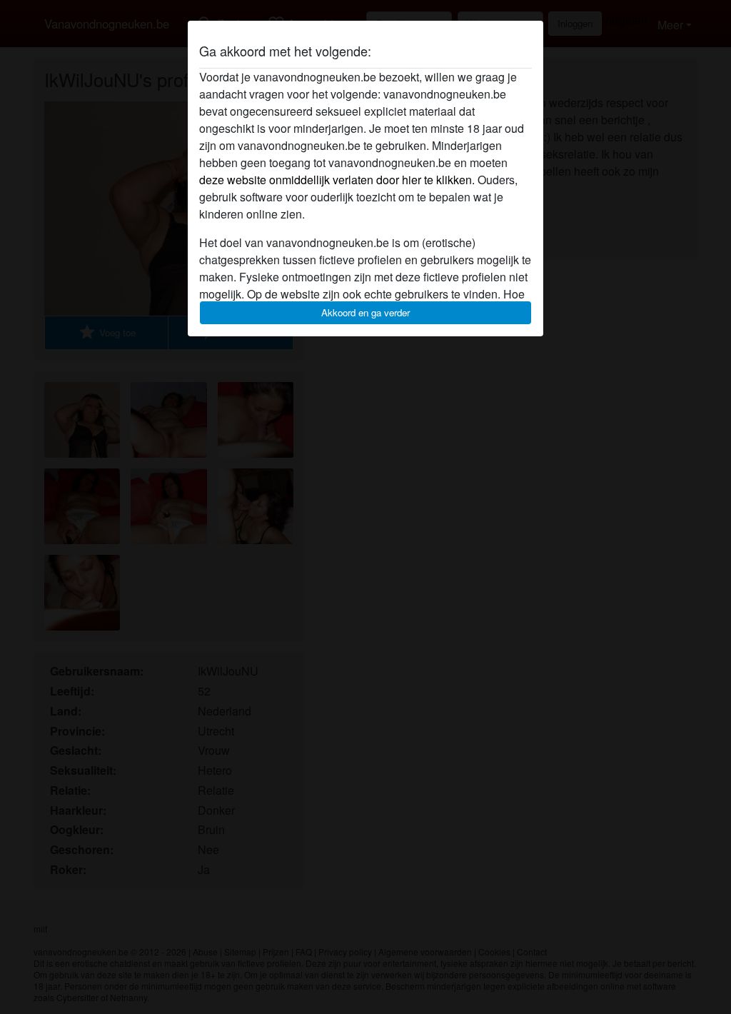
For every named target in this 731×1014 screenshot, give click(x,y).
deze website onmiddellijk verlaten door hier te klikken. (337, 179)
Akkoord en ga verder (365, 312)
